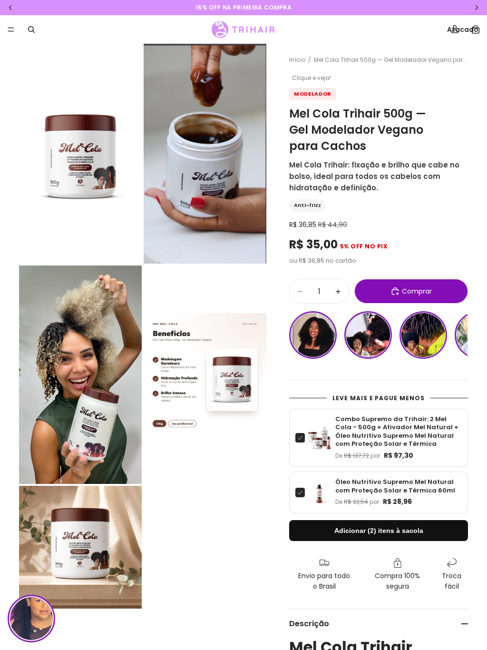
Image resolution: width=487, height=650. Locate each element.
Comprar (417, 291)
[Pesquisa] (31, 29)
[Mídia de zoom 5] (80, 547)
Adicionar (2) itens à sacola (378, 530)
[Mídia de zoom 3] (80, 375)
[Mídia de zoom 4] (205, 375)
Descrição (309, 623)
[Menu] (11, 29)
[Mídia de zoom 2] (205, 154)
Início (297, 60)
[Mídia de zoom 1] (80, 154)
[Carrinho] (475, 29)
